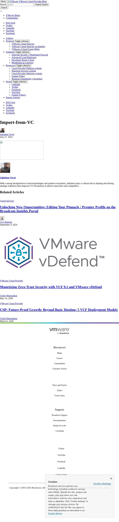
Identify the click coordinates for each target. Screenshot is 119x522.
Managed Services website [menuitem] (24, 71)
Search (3, 4)
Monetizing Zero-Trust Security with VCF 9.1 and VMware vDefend (51, 287)
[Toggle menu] (1, 11)
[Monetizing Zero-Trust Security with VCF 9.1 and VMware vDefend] (54, 278)
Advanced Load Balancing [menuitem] (24, 57)
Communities (12, 18)
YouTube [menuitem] (16, 92)
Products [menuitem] (10, 41)
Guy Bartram (6, 222)
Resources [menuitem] (10, 65)
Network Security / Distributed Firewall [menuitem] (30, 55)
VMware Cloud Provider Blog (33, 1)
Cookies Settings (102, 484)
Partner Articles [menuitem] (13, 97)
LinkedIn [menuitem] (16, 84)
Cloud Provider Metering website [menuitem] (27, 73)
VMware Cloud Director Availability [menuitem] (28, 46)
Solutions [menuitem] (10, 52)
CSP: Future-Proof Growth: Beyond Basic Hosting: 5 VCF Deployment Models (59, 310)
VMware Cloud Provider (11, 281)
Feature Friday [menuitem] (18, 76)
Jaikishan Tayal (7, 134)
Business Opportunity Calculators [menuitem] (27, 79)
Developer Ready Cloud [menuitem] (23, 60)
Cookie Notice (55, 513)
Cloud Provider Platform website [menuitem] (27, 68)
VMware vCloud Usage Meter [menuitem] (26, 49)
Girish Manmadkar (8, 295)
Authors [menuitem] (9, 38)
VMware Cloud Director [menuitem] (23, 44)
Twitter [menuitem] (15, 87)
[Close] (111, 478)
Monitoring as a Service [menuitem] (22, 62)
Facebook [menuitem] (16, 89)
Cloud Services (7, 201)
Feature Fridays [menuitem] (19, 95)
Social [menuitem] (8, 81)
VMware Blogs (13, 15)
